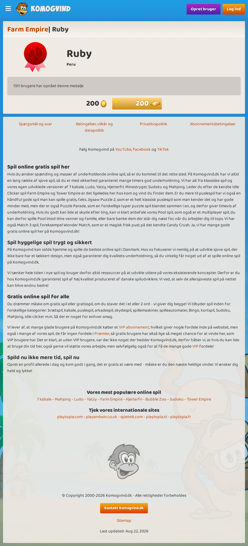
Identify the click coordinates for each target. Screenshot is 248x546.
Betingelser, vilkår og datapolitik (94, 127)
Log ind (234, 9)
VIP (195, 346)
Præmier (101, 333)
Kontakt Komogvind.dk (124, 508)
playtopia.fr (180, 417)
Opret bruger (203, 9)
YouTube (123, 149)
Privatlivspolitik (153, 124)
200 (143, 104)
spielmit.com (131, 417)
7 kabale (44, 399)
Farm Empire (27, 29)
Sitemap (124, 521)
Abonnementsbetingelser (213, 124)
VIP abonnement (134, 327)
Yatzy (92, 399)
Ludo (78, 399)
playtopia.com (70, 417)
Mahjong (63, 399)
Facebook (142, 149)
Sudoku (177, 399)
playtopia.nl (156, 417)
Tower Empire (199, 399)
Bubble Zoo (155, 399)
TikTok (163, 149)
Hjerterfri (134, 399)
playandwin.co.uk (101, 417)
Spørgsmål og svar (35, 124)
